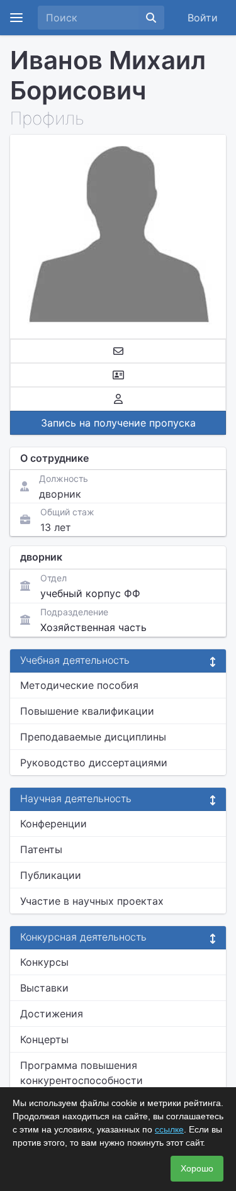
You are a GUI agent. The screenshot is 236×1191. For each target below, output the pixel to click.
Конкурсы (44, 962)
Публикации (50, 875)
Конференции (53, 823)
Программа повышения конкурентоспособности (81, 1073)
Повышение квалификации (87, 711)
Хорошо (197, 1168)
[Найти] (151, 17)
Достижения (51, 1013)
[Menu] (16, 17)
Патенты (41, 849)
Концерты (44, 1039)
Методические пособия (79, 685)
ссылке (169, 1129)
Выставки (44, 987)
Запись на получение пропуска (118, 423)
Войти (203, 17)
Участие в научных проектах (92, 901)
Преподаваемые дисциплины (93, 736)
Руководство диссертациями (93, 762)
